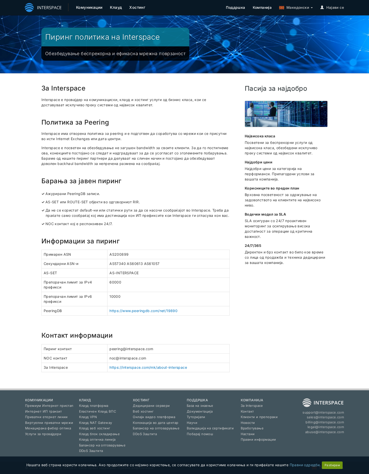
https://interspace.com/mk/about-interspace (148, 367)
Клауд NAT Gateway (95, 423)
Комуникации (89, 7)
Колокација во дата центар (155, 423)
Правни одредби (305, 465)
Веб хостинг (143, 411)
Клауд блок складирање (99, 434)
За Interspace (252, 406)
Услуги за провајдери (43, 434)
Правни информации (258, 439)
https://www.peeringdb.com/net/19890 (143, 311)
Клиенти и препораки (259, 417)
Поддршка (235, 7)
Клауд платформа (93, 406)
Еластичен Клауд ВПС (97, 411)
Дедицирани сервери (151, 406)
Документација (200, 411)
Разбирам (332, 465)
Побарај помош (200, 434)
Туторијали (196, 417)
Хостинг (137, 7)
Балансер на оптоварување (102, 445)
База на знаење (200, 406)
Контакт (247, 411)
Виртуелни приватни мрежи (49, 423)
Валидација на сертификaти (210, 428)
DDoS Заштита (91, 451)
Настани (248, 434)
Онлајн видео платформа (154, 417)
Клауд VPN (88, 417)
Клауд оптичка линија (97, 439)
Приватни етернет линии (46, 417)
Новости (248, 423)
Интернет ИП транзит (43, 411)
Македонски (296, 7)
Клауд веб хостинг (94, 428)
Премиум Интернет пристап (49, 406)
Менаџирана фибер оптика (48, 428)
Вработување (252, 428)
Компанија (262, 7)
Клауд (116, 7)
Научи (192, 423)
